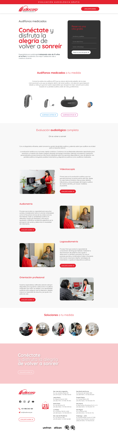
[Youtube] (33, 401)
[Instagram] (24, 401)
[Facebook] (20, 401)
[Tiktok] (28, 401)
